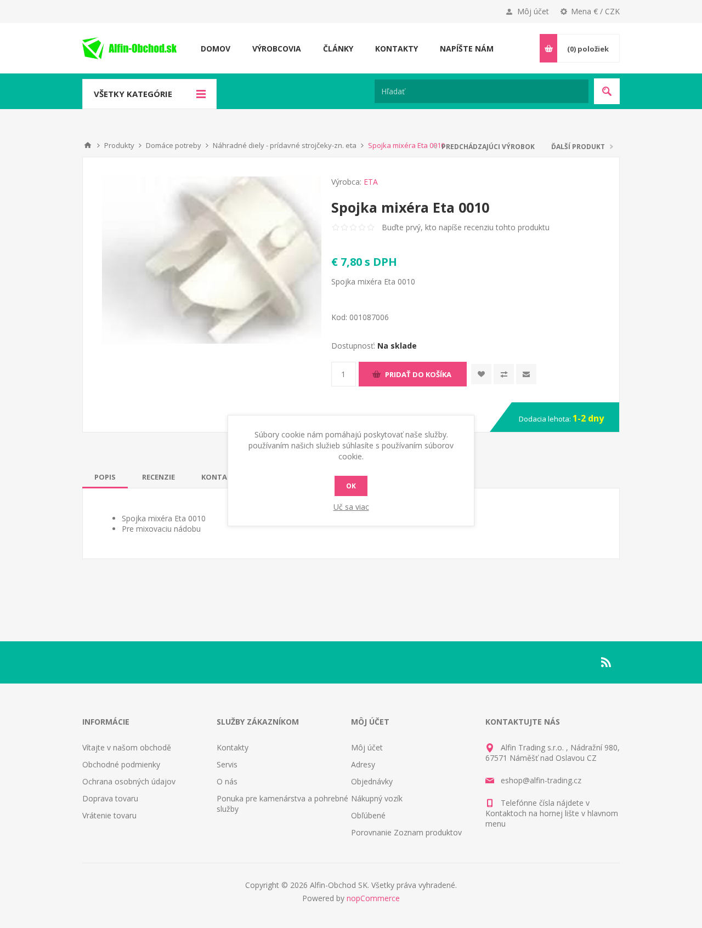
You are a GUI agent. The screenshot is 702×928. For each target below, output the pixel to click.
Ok (351, 486)
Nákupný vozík (377, 798)
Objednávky (372, 781)
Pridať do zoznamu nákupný (504, 374)
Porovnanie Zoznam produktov (406, 832)
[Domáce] (87, 145)
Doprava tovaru (110, 798)
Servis (227, 764)
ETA (371, 182)
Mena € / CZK (595, 11)
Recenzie (158, 477)
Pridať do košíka (418, 374)
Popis (105, 477)
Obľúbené (368, 815)
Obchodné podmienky (121, 764)
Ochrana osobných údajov (129, 781)
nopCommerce (373, 898)
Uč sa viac (351, 507)
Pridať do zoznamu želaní (481, 374)
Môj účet (533, 11)
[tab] (105, 476)
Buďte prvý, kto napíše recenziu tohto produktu (466, 227)
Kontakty (232, 747)
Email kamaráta (526, 374)
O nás (227, 781)
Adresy (363, 764)
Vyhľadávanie (607, 91)
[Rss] (606, 662)
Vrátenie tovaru (109, 815)
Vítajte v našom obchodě (126, 747)
